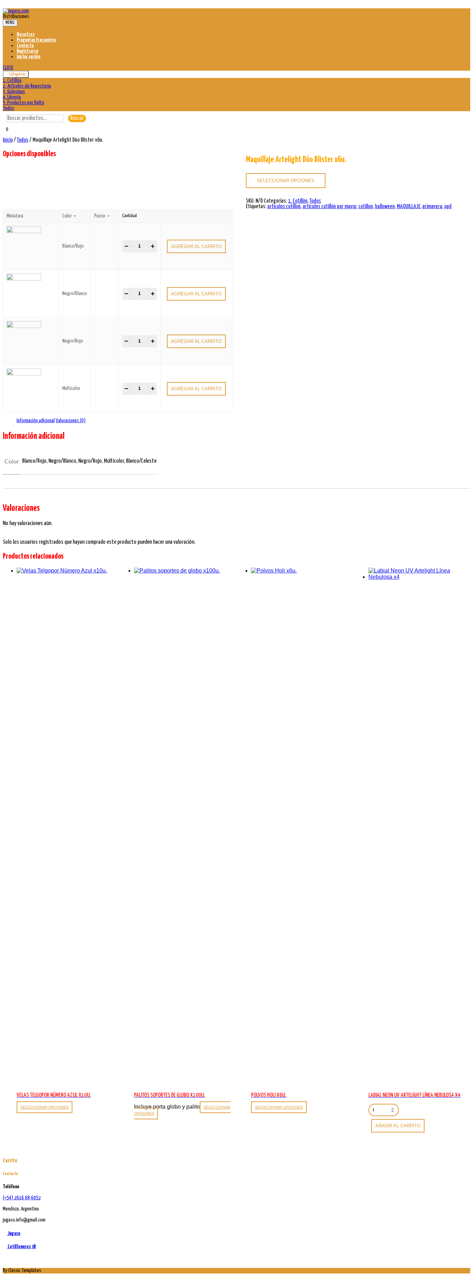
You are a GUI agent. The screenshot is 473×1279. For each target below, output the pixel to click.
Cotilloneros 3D (21, 1246)
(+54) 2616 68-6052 (22, 1197)
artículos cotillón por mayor (329, 206)
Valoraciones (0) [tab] (71, 420)
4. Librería (12, 97)
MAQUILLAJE (408, 206)
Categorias (17, 74)
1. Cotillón (12, 80)
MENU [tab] (10, 22)
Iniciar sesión (28, 56)
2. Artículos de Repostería (27, 86)
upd (448, 206)
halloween (385, 206)
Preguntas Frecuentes (36, 40)
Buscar (77, 118)
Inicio (8, 140)
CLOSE (8, 67)
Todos (8, 108)
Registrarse (27, 51)
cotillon (365, 206)
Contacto (25, 45)
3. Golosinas (14, 91)
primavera (432, 206)
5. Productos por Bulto (23, 102)
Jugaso (13, 1233)
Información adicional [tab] (36, 420)
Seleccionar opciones (285, 180)
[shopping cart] (5, 134)
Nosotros (26, 34)
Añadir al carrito (397, 1125)
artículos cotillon (284, 206)
